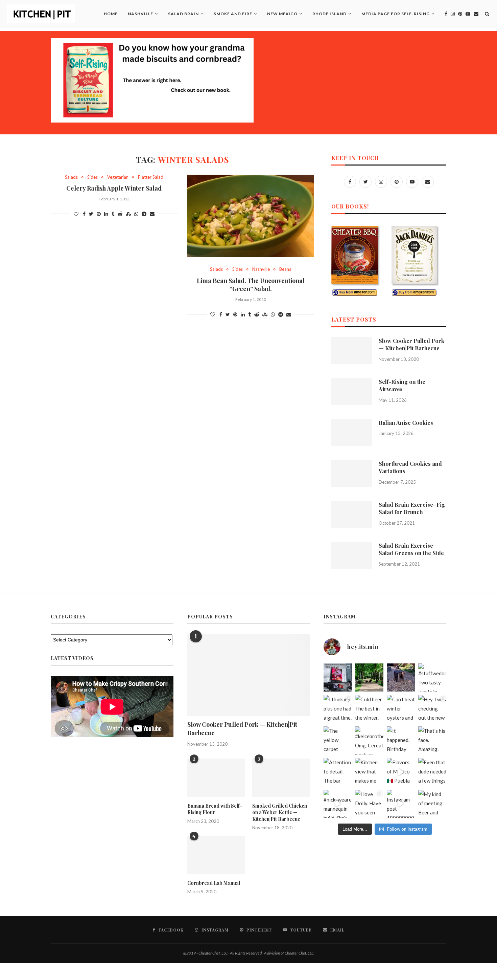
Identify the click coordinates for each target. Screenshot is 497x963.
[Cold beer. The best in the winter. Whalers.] (369, 709)
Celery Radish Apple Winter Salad (114, 188)
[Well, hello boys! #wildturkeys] (369, 677)
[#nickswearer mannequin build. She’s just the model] (338, 804)
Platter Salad (150, 177)
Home (111, 13)
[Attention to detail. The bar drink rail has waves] (338, 772)
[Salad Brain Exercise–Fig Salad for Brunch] (351, 514)
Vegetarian (117, 177)
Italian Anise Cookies (406, 422)
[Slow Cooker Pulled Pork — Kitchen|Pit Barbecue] (351, 350)
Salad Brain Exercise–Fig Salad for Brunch (412, 508)
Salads (71, 177)
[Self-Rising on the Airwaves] (351, 391)
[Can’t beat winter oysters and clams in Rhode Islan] (401, 709)
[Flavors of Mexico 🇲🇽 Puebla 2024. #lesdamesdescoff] (401, 772)
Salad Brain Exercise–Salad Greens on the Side (411, 549)
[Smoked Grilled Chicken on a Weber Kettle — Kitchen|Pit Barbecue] (281, 778)
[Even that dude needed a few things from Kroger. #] (432, 772)
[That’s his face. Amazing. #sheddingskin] (432, 740)
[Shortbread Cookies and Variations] (351, 473)
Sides (92, 177)
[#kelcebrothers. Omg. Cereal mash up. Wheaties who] (369, 740)
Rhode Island (329, 13)
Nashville (140, 13)
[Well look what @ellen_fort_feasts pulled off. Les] (338, 677)
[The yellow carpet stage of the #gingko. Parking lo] (338, 740)
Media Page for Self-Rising (395, 13)
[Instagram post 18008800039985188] (401, 804)
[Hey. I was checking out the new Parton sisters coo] (432, 709)
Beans (285, 269)
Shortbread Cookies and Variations (410, 467)
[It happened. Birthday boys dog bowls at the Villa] (401, 740)
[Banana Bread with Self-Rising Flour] (216, 778)
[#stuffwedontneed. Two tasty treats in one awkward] (432, 677)
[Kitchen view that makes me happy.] (369, 772)
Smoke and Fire (233, 13)
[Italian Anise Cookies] (351, 432)
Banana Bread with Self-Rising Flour (214, 809)
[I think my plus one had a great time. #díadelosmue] (338, 709)
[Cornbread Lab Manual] (216, 855)
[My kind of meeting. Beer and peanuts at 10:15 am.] (432, 804)
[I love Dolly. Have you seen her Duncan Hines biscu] (369, 804)
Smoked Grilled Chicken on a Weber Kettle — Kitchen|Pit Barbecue (279, 812)
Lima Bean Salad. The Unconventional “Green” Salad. (251, 285)
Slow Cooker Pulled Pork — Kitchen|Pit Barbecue (411, 344)
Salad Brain (183, 13)
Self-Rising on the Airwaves (402, 385)
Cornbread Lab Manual (213, 883)
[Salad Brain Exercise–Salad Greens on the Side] (351, 555)
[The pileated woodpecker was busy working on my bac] (401, 677)
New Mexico (282, 13)
